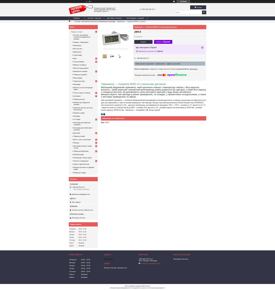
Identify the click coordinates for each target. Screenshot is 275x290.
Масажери (77, 84)
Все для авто (78, 49)
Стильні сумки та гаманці (82, 93)
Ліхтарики (77, 116)
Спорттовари (78, 55)
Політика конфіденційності (156, 288)
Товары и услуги (76, 32)
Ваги (75, 58)
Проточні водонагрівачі (81, 68)
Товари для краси (79, 136)
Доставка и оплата (114, 18)
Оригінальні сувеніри (80, 71)
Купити (143, 42)
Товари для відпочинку (81, 151)
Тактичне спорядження (81, 161)
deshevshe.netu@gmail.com (81, 194)
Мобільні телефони (80, 65)
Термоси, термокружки (81, 42)
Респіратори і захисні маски (83, 158)
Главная (76, 18)
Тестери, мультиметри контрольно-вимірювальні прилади (95, 21)
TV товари (77, 119)
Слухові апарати (79, 62)
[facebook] (102, 114)
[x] (104, 114)
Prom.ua (147, 286)
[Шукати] (204, 12)
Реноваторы (77, 45)
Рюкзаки (76, 143)
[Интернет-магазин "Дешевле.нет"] (81, 14)
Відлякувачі (77, 52)
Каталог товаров (94, 18)
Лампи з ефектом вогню (81, 164)
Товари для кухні (79, 99)
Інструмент (77, 96)
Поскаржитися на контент (139, 288)
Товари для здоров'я (80, 74)
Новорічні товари (79, 113)
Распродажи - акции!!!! (135, 18)
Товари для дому (79, 81)
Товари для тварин (80, 172)
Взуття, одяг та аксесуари (82, 139)
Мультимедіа (78, 78)
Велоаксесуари (79, 154)
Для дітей (77, 133)
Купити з (159, 42)
